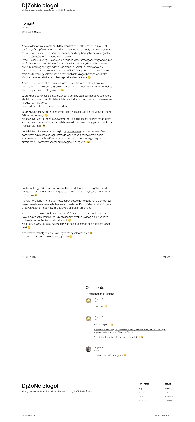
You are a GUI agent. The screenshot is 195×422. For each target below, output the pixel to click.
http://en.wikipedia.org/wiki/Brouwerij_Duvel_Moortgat (140, 329)
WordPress (169, 415)
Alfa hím (166, 256)
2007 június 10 (98, 299)
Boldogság (36, 32)
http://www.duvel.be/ (103, 329)
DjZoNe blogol (40, 5)
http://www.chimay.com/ (105, 332)
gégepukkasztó (72, 131)
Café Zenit (59, 95)
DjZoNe (26, 27)
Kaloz (95, 302)
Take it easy (30, 256)
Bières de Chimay (125, 332)
